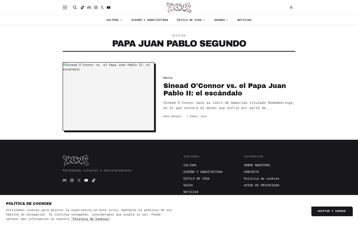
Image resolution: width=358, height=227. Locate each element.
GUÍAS (188, 185)
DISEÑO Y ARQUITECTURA (149, 20)
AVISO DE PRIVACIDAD (261, 185)
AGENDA (219, 20)
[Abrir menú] (67, 7)
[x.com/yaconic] (102, 7)
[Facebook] (89, 7)
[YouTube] (86, 180)
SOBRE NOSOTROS (257, 165)
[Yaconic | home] (119, 160)
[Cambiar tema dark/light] (291, 7)
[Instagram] (96, 7)
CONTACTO (251, 172)
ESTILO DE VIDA (189, 20)
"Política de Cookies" (90, 219)
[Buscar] (75, 7)
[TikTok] (82, 7)
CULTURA (112, 20)
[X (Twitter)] (79, 180)
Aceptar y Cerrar (332, 211)
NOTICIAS (245, 20)
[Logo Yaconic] (179, 7)
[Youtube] (108, 7)
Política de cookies (261, 178)
